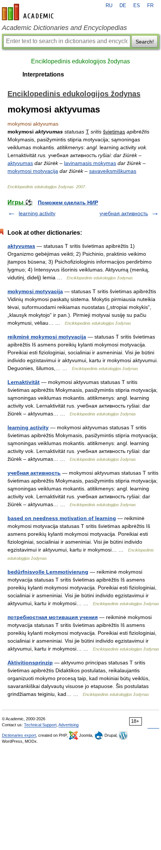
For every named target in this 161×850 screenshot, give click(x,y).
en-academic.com (29, 12)
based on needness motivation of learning (61, 518)
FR (150, 5)
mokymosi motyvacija (32, 171)
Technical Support (40, 725)
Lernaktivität (23, 382)
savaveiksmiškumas (112, 171)
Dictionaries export (19, 735)
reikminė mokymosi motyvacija (46, 337)
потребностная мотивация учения (52, 617)
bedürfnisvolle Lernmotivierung (47, 572)
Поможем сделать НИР (68, 202)
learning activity (37, 213)
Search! (145, 42)
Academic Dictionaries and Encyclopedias (64, 27)
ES (136, 5)
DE (122, 5)
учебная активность (124, 213)
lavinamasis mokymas (90, 163)
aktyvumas (20, 163)
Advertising (68, 725)
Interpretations (43, 74)
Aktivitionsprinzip (30, 663)
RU (109, 5)
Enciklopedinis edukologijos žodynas (80, 61)
